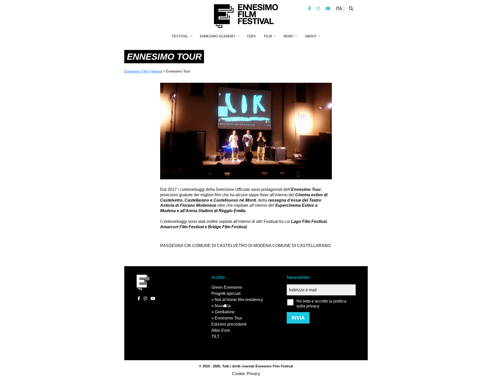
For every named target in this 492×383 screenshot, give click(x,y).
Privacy (253, 373)
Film (268, 36)
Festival (180, 36)
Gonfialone (225, 312)
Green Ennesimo (226, 287)
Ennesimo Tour (228, 318)
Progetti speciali (226, 293)
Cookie (238, 373)
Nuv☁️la (223, 306)
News (288, 36)
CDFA (251, 36)
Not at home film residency (239, 299)
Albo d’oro (220, 330)
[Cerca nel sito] (351, 8)
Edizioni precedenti (229, 324)
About (311, 36)
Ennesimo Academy (218, 36)
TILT (215, 336)
